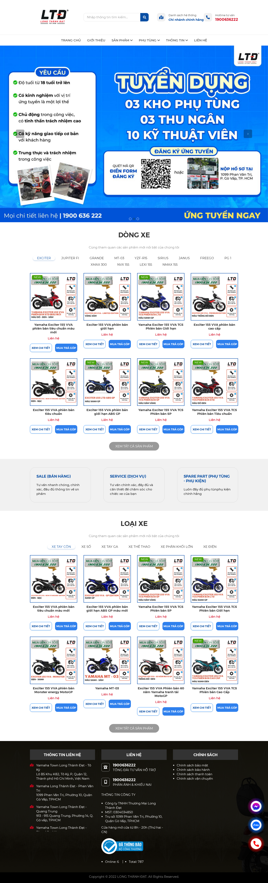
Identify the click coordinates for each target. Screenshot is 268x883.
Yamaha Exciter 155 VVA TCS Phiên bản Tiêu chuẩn (214, 411)
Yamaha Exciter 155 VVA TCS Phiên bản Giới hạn (160, 326)
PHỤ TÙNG (147, 40)
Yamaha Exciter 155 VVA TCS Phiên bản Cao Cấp (214, 690)
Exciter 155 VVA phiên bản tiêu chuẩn (53, 411)
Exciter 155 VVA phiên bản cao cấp (214, 326)
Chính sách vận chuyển (195, 779)
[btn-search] (144, 17)
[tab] (44, 258)
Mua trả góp (66, 348)
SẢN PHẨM (120, 40)
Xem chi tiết (41, 348)
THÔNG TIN (175, 40)
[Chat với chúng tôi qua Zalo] (256, 825)
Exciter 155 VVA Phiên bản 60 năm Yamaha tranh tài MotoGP (161, 692)
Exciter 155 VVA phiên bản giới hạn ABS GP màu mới (107, 608)
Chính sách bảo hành (193, 770)
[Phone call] (256, 843)
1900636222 (226, 19)
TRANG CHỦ (71, 40)
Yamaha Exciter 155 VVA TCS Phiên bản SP (160, 411)
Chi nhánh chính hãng (186, 19)
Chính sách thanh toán (194, 774)
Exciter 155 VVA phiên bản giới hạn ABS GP (107, 411)
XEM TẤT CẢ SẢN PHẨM (134, 446)
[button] (20, 134)
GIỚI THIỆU (96, 40)
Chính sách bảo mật (192, 765)
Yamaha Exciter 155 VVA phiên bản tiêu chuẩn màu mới (53, 328)
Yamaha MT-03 (107, 688)
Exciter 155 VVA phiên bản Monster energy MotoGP (53, 690)
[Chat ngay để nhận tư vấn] (256, 806)
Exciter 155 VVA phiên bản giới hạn (107, 326)
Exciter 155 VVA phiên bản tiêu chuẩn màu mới (53, 608)
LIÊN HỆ (200, 40)
